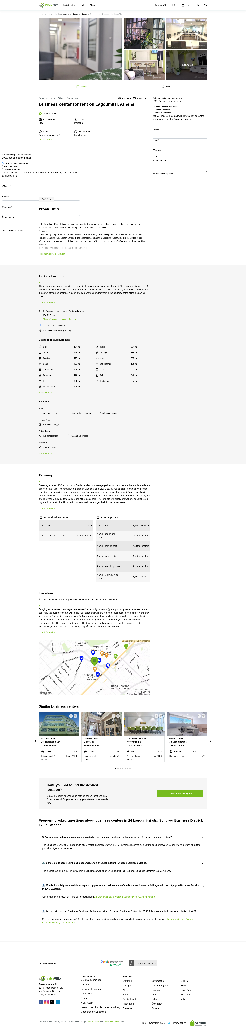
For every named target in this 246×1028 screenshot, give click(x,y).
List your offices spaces (92, 989)
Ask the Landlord (162, 110)
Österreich (157, 1004)
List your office (161, 5)
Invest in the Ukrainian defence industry (101, 1007)
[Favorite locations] (205, 5)
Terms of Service (111, 1022)
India (183, 999)
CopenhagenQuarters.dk (93, 1012)
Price (174, 5)
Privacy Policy (93, 1022)
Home (41, 14)
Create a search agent (92, 980)
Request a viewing (162, 113)
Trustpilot (157, 151)
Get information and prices (166, 107)
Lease (49, 14)
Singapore (186, 994)
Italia (154, 999)
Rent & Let (68, 5)
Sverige (127, 985)
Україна (185, 981)
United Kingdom (160, 985)
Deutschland (129, 999)
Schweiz (156, 1008)
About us (94, 5)
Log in (189, 5)
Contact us (86, 993)
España (156, 990)
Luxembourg (158, 981)
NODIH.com (87, 1003)
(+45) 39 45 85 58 (48, 994)
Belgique (127, 1008)
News (84, 998)
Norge (126, 990)
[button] (70, 716)
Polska (184, 985)
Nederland (128, 1004)
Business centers (62, 14)
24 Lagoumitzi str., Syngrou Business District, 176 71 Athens (124, 897)
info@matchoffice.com (50, 991)
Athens (75, 14)
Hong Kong (186, 990)
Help (83, 5)
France (155, 994)
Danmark (127, 981)
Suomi (126, 994)
